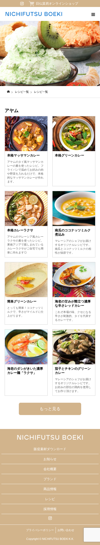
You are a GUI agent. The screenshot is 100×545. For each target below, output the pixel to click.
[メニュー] (93, 14)
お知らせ (50, 459)
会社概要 (50, 469)
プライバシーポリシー (40, 530)
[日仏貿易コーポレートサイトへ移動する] (8, 91)
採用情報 (50, 509)
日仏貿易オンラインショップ (57, 3)
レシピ (50, 499)
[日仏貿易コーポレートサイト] (34, 14)
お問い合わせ (65, 530)
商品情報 (50, 489)
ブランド (50, 479)
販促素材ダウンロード (50, 449)
